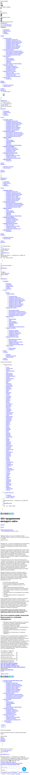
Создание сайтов (7, 38)
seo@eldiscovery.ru (5, 252)
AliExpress (8, 62)
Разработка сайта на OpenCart (13, 43)
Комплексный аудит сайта (9, 71)
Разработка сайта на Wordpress (13, 45)
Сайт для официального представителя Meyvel (13, 667)
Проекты (3, 82)
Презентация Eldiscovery (7, 669)
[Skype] (11, 514)
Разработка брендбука (11, 66)
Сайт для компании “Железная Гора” (10, 665)
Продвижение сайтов (8, 49)
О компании (6, 29)
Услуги (2, 36)
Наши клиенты (7, 30)
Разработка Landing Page (12, 39)
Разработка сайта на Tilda (12, 44)
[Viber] (7, 514)
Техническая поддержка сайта (13, 76)
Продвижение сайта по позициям (14, 53)
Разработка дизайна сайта (12, 67)
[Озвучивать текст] (1, 18)
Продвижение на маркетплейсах (14, 63)
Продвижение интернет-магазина (14, 51)
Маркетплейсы (7, 56)
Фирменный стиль (10, 69)
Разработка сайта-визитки (12, 48)
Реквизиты (6, 33)
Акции (2, 81)
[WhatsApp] (9, 514)
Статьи (2, 88)
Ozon (7, 57)
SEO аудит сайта (10, 72)
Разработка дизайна (8, 64)
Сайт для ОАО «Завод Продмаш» (9, 663)
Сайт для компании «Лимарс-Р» (9, 664)
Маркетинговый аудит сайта (13, 73)
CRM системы (6, 77)
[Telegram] (13, 514)
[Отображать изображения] (1, 14)
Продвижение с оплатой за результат (15, 52)
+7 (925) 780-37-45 (7, 24)
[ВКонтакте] (3, 94)
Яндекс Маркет (9, 58)
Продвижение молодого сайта (13, 54)
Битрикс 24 (9, 78)
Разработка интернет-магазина (13, 40)
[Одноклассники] (3, 514)
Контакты (3, 90)
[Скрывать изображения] (1, 16)
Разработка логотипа (11, 68)
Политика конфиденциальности (8, 761)
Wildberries (8, 61)
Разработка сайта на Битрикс (13, 47)
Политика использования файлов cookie (12, 680)
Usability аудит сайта (11, 75)
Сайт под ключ (6, 86)
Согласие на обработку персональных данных (12, 763)
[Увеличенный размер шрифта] (2, 5)
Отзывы (5, 32)
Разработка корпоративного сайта (14, 42)
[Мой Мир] (5, 514)
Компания (3, 27)
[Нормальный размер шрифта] (1, 3)
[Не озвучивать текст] (1, 20)
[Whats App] (3, 95)
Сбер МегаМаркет (10, 59)
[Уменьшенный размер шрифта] (1, 2)
